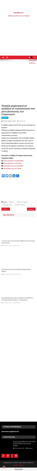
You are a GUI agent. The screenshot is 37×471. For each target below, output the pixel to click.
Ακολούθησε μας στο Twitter (12, 168)
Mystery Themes (18, 465)
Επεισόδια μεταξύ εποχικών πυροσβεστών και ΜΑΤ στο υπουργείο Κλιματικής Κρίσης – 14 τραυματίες (17, 299)
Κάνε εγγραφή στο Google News (13, 161)
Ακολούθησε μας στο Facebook (13, 166)
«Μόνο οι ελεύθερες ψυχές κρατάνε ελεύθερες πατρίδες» (7, 209)
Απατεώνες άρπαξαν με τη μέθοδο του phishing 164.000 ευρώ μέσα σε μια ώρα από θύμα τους (32, 209)
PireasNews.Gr (18, 13)
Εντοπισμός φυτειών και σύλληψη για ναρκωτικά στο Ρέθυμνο (16, 270)
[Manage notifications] (4, 467)
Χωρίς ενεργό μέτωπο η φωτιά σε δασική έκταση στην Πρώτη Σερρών (24, 443)
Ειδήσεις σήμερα (22, 202)
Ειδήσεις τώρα (7, 205)
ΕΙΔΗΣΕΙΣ (5, 117)
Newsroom (22, 121)
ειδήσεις (11, 202)
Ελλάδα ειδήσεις (20, 205)
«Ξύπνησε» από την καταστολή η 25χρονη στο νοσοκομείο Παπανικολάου (18, 242)
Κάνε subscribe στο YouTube (12, 163)
